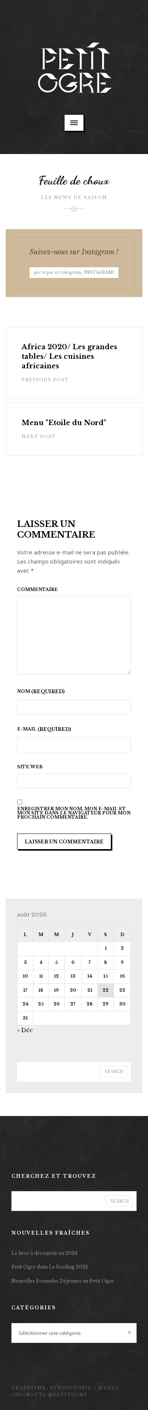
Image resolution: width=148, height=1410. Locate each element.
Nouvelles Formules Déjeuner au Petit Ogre (62, 1281)
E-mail (27, 729)
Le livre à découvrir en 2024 (44, 1253)
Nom (24, 691)
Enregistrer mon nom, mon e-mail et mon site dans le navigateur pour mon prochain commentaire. (74, 813)
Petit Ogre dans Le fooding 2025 (49, 1267)
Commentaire (37, 590)
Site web (30, 767)
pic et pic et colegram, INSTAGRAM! (74, 272)
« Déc (25, 1030)
